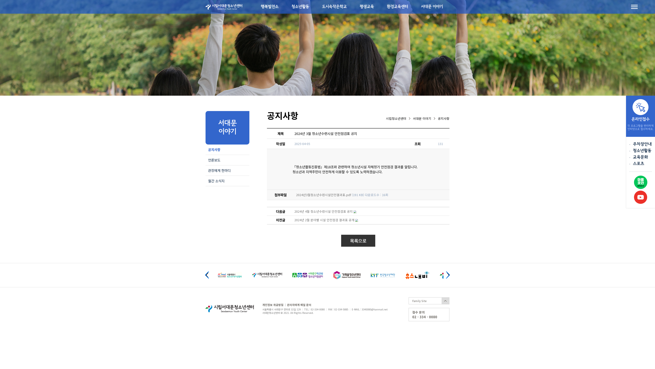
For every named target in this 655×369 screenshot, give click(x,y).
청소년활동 (300, 6)
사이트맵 (634, 7)
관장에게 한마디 (219, 170)
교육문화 (640, 157)
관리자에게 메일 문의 (299, 305)
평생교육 (367, 6)
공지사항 (214, 149)
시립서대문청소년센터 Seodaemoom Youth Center (224, 7)
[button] (207, 275)
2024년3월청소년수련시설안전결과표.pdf (323, 195)
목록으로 (358, 240)
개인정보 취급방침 (272, 305)
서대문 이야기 (432, 6)
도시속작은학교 (334, 6)
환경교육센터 (397, 6)
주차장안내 (642, 144)
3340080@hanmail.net (375, 309)
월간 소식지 (216, 180)
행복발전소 (270, 6)
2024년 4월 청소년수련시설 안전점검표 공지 (323, 211)
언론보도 (214, 160)
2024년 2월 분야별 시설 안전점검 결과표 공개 (324, 220)
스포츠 (638, 163)
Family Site (419, 301)
